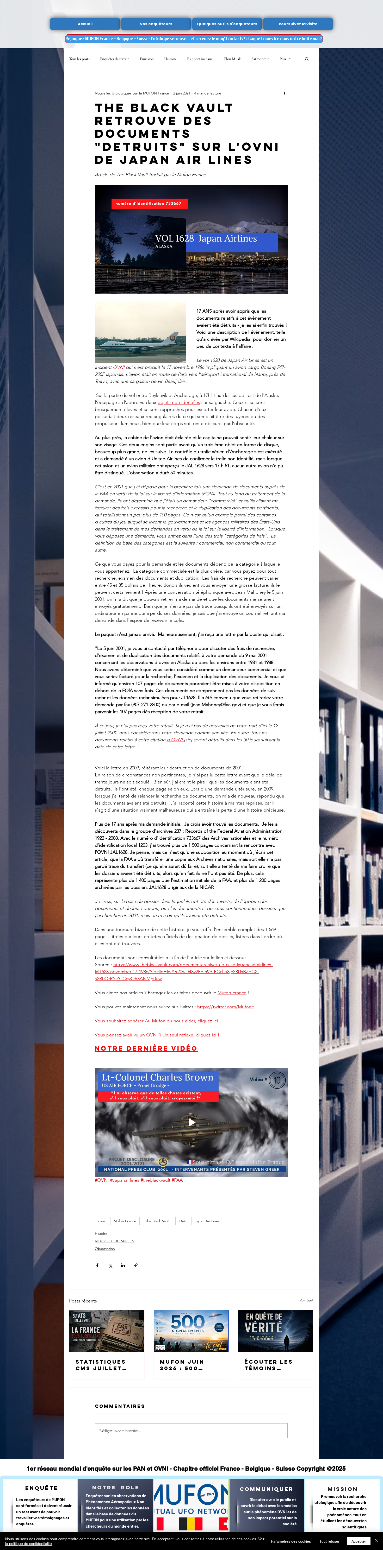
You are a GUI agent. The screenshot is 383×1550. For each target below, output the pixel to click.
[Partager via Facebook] (97, 1265)
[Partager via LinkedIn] (122, 1265)
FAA (182, 1221)
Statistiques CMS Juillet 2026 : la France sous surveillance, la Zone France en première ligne (106, 1364)
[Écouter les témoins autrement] (275, 1331)
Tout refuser (329, 1541)
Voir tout (306, 1300)
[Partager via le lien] (135, 1265)
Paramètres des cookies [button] (291, 1541)
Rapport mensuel (200, 58)
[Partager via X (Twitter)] (110, 1265)
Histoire (170, 58)
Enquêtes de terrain (114, 58)
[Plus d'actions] (284, 93)
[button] (306, 58)
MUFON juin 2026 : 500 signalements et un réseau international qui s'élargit (188, 1364)
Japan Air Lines (207, 1221)
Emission (147, 58)
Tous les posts (79, 58)
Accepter (358, 1541)
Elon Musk (232, 58)
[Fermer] (377, 1541)
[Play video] (191, 1122)
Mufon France (125, 1221)
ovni (101, 1221)
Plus (283, 58)
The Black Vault (157, 1221)
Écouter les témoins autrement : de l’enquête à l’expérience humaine (274, 1364)
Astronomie (260, 58)
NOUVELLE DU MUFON (114, 1241)
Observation (105, 1248)
